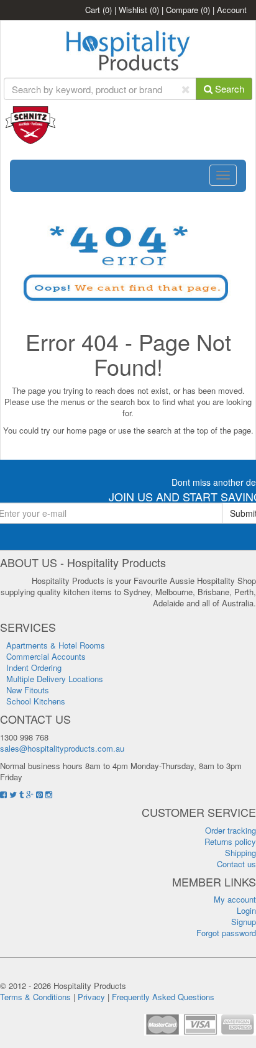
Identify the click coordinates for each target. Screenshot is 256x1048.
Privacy (91, 997)
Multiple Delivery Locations (54, 679)
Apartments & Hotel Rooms (55, 645)
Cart (98, 10)
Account (232, 10)
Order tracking (230, 830)
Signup (243, 921)
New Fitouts (27, 690)
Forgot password (226, 933)
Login (246, 910)
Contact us (236, 864)
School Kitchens (35, 701)
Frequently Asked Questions (163, 997)
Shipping (240, 853)
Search (228, 88)
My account (235, 899)
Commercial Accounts (46, 656)
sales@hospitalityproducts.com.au (62, 748)
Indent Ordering (34, 667)
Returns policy (230, 841)
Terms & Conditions (35, 997)
